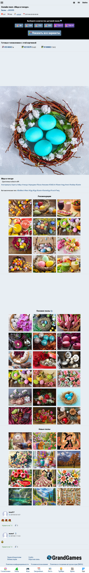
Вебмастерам (12, 559)
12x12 (60, 25)
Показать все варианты (46, 33)
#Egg (30, 190)
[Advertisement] (44, 69)
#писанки (45, 185)
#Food (52, 190)
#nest (67, 185)
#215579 (28, 47)
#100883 (47, 47)
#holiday (72, 185)
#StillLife (52, 185)
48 (20, 25)
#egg (63, 185)
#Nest (26, 190)
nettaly (19, 14)
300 (49, 25)
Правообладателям (14, 557)
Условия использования (39, 564)
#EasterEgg (46, 190)
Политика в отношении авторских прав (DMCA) (66, 564)
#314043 (8, 47)
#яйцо (19, 185)
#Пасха (38, 185)
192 (39, 25)
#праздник (32, 185)
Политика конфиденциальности (17, 564)
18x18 (70, 25)
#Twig (57, 190)
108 (30, 25)
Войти (85, 3)
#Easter (78, 185)
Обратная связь (34, 559)
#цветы (14, 185)
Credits (31, 557)
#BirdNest (20, 190)
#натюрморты (6, 185)
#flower (58, 185)
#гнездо (25, 185)
